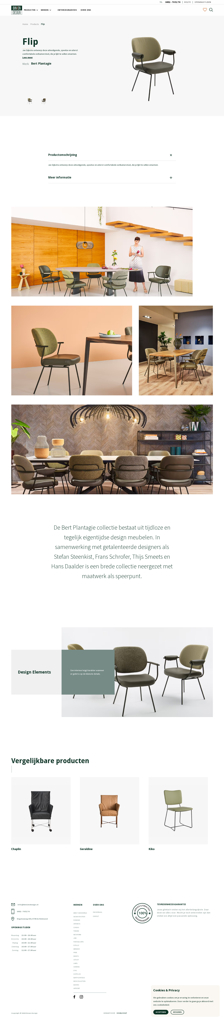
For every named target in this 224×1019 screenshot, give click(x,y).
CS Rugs (76, 927)
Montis (76, 956)
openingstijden (203, 2)
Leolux (76, 960)
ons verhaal (97, 912)
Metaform (77, 935)
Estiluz (76, 945)
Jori (74, 938)
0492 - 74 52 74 (172, 2)
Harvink (76, 967)
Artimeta (76, 924)
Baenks (76, 985)
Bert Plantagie (79, 978)
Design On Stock (79, 917)
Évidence (76, 920)
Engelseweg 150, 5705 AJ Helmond (32, 919)
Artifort (76, 988)
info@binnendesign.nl (28, 904)
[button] (30, 10)
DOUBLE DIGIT (122, 1013)
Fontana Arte (78, 942)
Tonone (76, 931)
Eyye (75, 971)
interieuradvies (67, 10)
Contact (96, 916)
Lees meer (27, 57)
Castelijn (77, 974)
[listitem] (43, 815)
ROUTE (187, 2)
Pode (75, 953)
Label (75, 963)
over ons (86, 10)
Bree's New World (80, 913)
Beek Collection (79, 981)
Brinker (76, 949)
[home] (16, 10)
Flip (43, 24)
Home (25, 24)
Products (34, 24)
